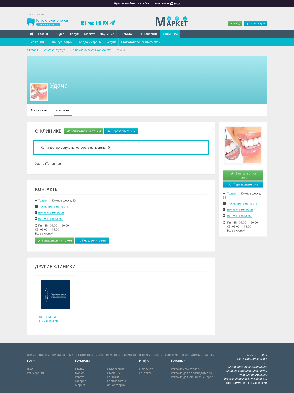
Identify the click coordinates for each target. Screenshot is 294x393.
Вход (236, 23)
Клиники (171, 34)
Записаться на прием (85, 131)
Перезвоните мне (123, 131)
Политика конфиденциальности (245, 371)
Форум (74, 34)
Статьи (43, 34)
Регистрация (257, 23)
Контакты (63, 110)
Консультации (62, 42)
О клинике (39, 110)
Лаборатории (116, 385)
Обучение (107, 34)
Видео (59, 34)
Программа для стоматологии (246, 383)
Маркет (89, 34)
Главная (32, 50)
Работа (126, 34)
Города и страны (89, 42)
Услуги (111, 42)
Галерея (80, 381)
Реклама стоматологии (186, 369)
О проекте (146, 369)
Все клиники (38, 42)
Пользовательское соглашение (246, 367)
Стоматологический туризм (141, 42)
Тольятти (44, 200)
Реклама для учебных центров (192, 377)
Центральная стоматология (48, 319)
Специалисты (116, 381)
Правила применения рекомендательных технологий (245, 377)
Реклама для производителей (191, 373)
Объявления (148, 34)
